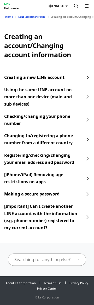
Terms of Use (52, 283)
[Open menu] (86, 6)
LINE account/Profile (31, 17)
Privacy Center (47, 288)
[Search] (76, 6)
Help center (12, 8)
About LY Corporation (21, 283)
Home (9, 17)
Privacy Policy (78, 283)
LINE (7, 3)
